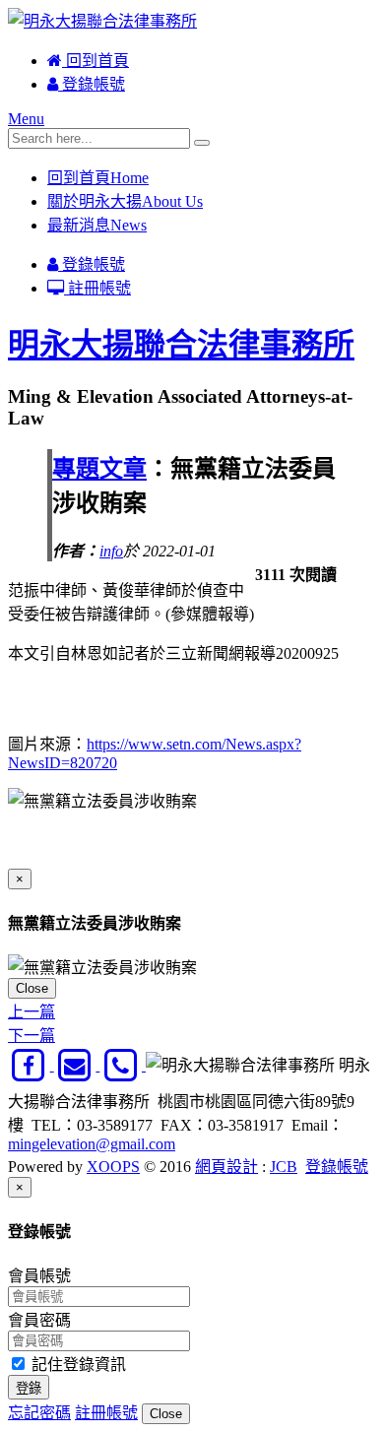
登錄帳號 (91, 84)
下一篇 (31, 1035)
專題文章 (99, 469)
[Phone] (122, 1065)
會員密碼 (39, 1320)
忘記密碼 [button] (39, 1412)
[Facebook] (31, 1065)
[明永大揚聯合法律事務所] (102, 21)
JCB (283, 1166)
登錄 (28, 1388)
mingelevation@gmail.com (91, 1144)
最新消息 (97, 225)
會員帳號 (39, 1276)
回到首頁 (95, 60)
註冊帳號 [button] (106, 1412)
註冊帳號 (97, 288)
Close (32, 988)
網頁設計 (226, 1166)
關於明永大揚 (125, 201)
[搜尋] (202, 143)
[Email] (77, 1065)
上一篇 (31, 1012)
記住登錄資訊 (77, 1364)
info (111, 551)
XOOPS (113, 1166)
